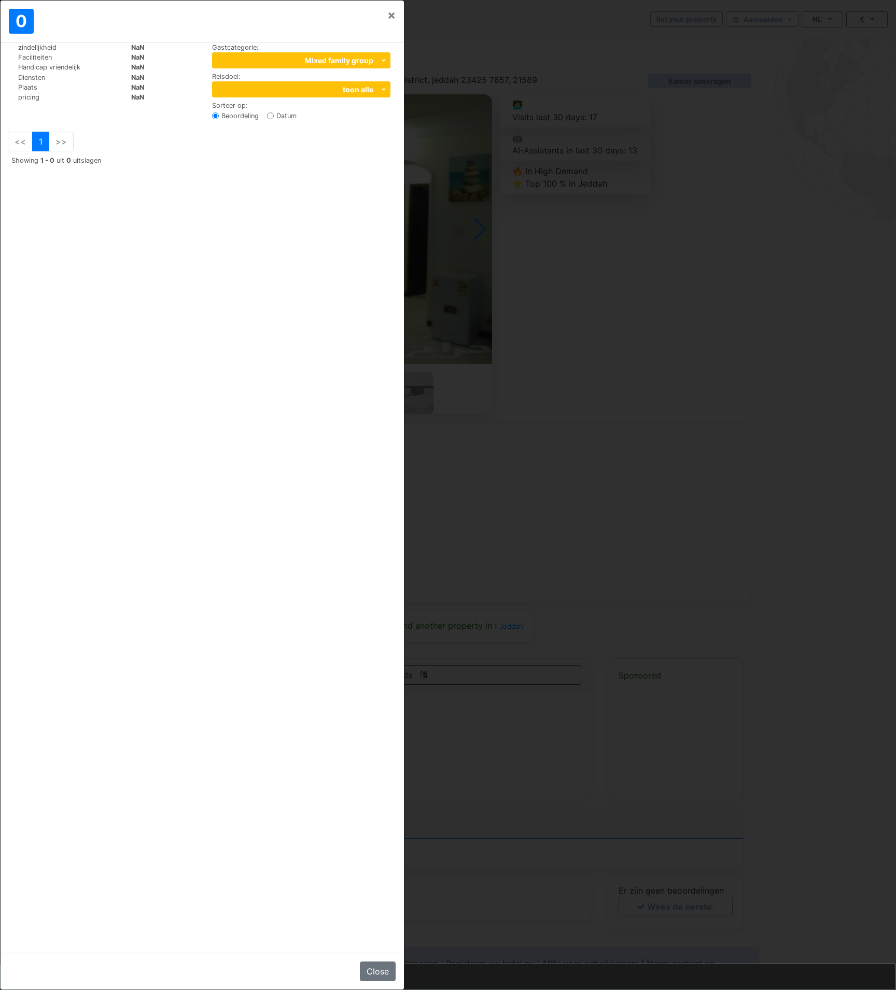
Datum (286, 116)
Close (378, 971)
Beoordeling (240, 116)
